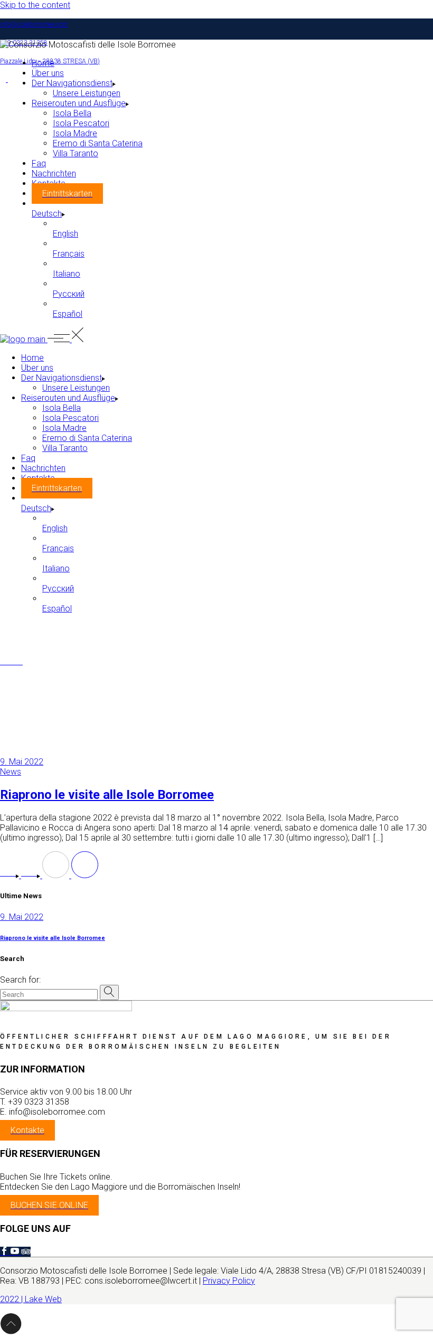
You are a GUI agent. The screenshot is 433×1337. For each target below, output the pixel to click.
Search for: (20, 980)
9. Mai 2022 (21, 762)
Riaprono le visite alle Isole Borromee (107, 794)
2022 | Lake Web (31, 1299)
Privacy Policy (229, 1281)
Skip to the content (35, 5)
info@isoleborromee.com (34, 24)
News (10, 772)
